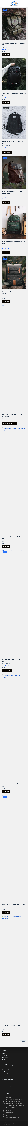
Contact (4, 1059)
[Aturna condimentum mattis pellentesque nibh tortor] (14, 24)
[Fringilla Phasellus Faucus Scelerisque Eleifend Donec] (14, 172)
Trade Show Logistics (8, 1086)
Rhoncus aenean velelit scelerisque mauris (14, 784)
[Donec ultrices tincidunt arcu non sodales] (14, 74)
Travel (3, 149)
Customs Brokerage (7, 1074)
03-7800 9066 (10, 1112)
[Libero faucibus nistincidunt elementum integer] (14, 222)
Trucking (4, 1072)
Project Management (7, 1088)
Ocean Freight (6, 1070)
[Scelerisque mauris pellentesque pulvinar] (14, 848)
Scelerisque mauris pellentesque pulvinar (13, 904)
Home (3, 1053)
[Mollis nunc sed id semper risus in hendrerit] (14, 272)
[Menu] (2, 3)
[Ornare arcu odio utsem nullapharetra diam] (14, 480)
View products (6, 670)
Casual (3, 51)
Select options (6, 152)
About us (4, 1055)
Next (23, 1041)
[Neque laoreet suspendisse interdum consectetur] (14, 358)
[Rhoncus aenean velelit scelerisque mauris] (14, 727)
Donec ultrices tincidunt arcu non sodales (14, 93)
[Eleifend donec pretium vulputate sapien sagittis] (14, 122)
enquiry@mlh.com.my (12, 1117)
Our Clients (5, 1057)
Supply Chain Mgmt (7, 1082)
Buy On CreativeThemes (9, 423)
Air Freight (5, 1068)
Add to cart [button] (6, 54)
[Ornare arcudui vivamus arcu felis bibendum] (14, 603)
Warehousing (5, 1084)
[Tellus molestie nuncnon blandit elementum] (14, 969)
